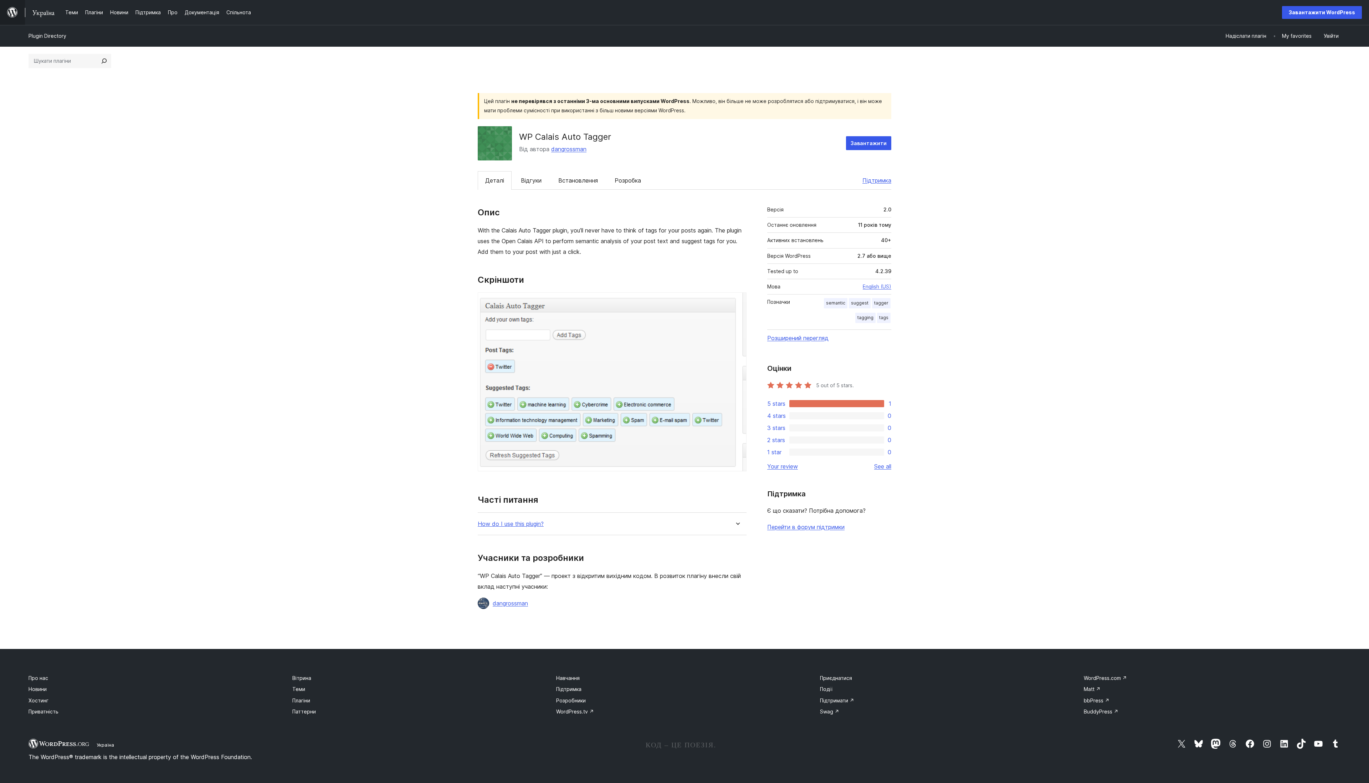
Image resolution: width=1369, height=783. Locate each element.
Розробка (628, 180)
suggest (859, 303)
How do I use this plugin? (511, 524)
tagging (865, 317)
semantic (835, 303)
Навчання (568, 678)
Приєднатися (836, 678)
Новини (38, 689)
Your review (782, 466)
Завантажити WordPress (1322, 12)
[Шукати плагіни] (104, 61)
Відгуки (531, 180)
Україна (105, 745)
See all (882, 466)
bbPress (1096, 700)
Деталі (494, 180)
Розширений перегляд (798, 338)
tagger (881, 303)
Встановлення (578, 180)
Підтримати (837, 700)
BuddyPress (1101, 711)
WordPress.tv (575, 711)
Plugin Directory (47, 36)
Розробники (571, 700)
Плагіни (301, 700)
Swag (829, 711)
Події (826, 689)
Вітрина (301, 678)
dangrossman (568, 149)
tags (883, 317)
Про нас (38, 678)
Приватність (43, 711)
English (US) (877, 286)
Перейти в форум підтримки (806, 527)
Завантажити (869, 143)
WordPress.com (1105, 678)
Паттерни (304, 711)
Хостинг (38, 700)
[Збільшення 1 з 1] (736, 302)
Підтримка (876, 180)
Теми (298, 689)
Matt (1092, 689)
